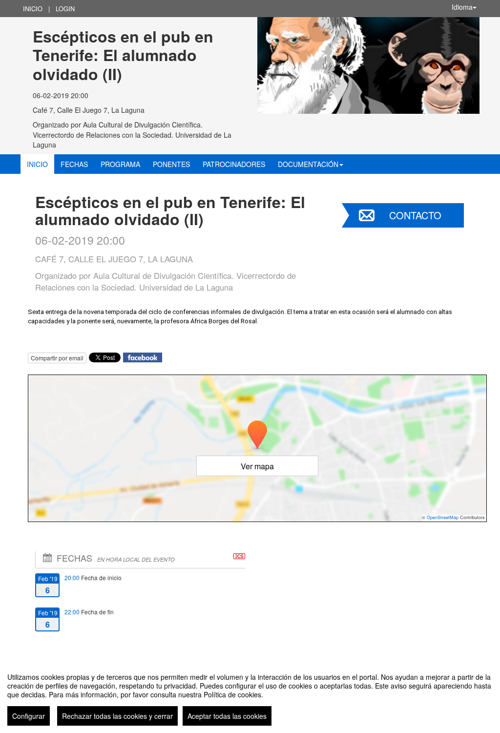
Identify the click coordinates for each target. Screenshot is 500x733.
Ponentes (171, 164)
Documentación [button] (308, 164)
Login (65, 8)
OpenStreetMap (442, 517)
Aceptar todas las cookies (227, 716)
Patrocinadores (234, 164)
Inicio (32, 8)
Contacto (415, 215)
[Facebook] (142, 356)
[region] (250, 695)
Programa (120, 164)
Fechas (74, 164)
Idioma (462, 7)
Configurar (28, 716)
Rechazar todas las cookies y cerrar (117, 716)
